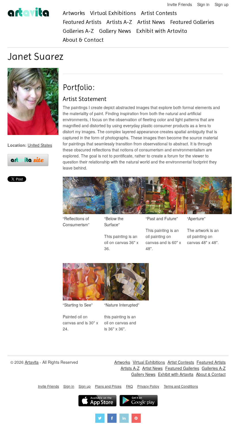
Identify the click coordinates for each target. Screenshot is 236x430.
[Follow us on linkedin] (124, 419)
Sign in (203, 4)
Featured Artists (82, 22)
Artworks (74, 13)
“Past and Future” (162, 218)
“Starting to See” (78, 305)
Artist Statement (84, 99)
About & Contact (83, 40)
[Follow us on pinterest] (136, 419)
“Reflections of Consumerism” (76, 221)
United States (40, 145)
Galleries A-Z (78, 31)
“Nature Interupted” (121, 305)
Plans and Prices (108, 386)
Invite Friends (179, 4)
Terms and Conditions (181, 386)
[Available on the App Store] (97, 401)
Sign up (222, 4)
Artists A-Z (119, 22)
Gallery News (115, 31)
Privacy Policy (148, 386)
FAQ (129, 386)
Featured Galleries (192, 22)
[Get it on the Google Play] (138, 401)
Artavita (32, 362)
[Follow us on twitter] (99, 419)
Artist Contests (159, 13)
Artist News (151, 22)
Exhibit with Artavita (161, 31)
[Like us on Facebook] (112, 419)
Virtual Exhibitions (113, 13)
